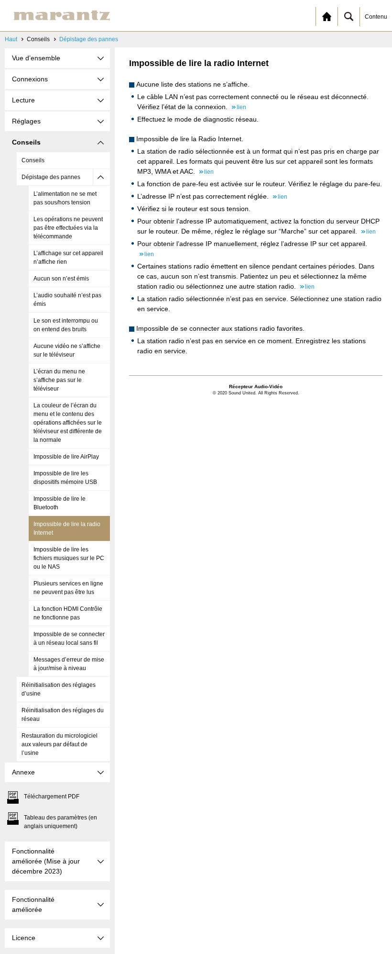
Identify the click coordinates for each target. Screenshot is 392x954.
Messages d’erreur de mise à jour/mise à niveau (68, 664)
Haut (11, 39)
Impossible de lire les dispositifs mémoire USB (65, 477)
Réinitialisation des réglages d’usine (59, 689)
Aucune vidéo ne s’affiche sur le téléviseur (66, 350)
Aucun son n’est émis (61, 278)
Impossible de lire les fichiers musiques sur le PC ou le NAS (68, 558)
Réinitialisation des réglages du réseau (63, 714)
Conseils (33, 160)
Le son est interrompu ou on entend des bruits (65, 325)
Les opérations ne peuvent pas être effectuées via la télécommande (68, 228)
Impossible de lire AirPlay (66, 456)
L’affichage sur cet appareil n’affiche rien (68, 257)
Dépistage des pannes (88, 39)
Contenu (376, 16)
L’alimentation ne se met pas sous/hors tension (65, 198)
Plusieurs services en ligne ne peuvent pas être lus (68, 587)
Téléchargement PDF (51, 796)
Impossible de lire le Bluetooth (59, 503)
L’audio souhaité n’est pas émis (67, 299)
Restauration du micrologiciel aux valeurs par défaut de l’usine (60, 744)
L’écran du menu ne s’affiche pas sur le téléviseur (59, 380)
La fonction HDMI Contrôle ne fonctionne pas (67, 613)
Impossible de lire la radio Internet (66, 528)
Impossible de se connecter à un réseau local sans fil (69, 638)
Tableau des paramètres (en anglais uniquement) (60, 822)
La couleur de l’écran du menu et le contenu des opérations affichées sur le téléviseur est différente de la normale (67, 422)
